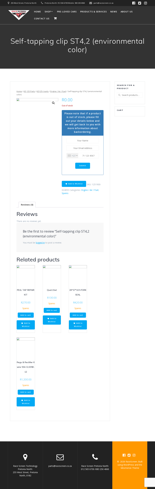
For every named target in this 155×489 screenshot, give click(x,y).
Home (19, 91)
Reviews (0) (27, 204)
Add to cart (25, 315)
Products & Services (93, 11)
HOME (37, 11)
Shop (48, 11)
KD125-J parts (43, 91)
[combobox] (72, 155)
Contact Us (41, 18)
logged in (40, 242)
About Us (127, 11)
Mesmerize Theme (130, 467)
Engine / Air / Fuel (58, 91)
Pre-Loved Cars (67, 11)
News (113, 11)
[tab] (27, 204)
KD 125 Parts (29, 91)
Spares (65, 193)
